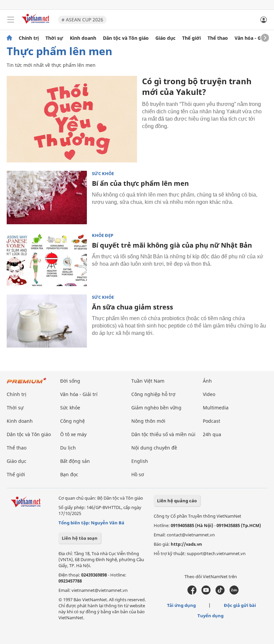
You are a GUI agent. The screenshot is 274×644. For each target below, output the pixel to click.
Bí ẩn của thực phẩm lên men (140, 183)
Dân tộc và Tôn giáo (126, 38)
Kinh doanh (83, 38)
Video (209, 394)
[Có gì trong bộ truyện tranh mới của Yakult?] (72, 119)
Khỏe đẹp (102, 235)
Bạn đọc (69, 474)
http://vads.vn (186, 544)
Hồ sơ (137, 474)
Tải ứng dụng (181, 605)
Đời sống (70, 381)
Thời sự (54, 38)
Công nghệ (72, 421)
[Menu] (11, 20)
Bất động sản (75, 461)
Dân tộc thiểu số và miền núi (163, 434)
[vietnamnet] (36, 24)
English (139, 461)
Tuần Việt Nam (147, 381)
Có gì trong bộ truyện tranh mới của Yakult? (197, 86)
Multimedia (216, 407)
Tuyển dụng (210, 616)
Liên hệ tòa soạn (80, 538)
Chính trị (29, 38)
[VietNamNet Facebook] (191, 593)
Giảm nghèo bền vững (156, 407)
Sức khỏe (103, 173)
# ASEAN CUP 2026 (82, 19)
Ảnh (207, 381)
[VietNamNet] (9, 38)
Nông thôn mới (148, 421)
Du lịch (68, 447)
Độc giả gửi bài (240, 605)
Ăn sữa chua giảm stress (132, 306)
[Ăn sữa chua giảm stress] (47, 321)
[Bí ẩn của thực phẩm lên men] (47, 197)
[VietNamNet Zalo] (234, 593)
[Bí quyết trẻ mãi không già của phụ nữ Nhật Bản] (47, 259)
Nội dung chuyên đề (154, 447)
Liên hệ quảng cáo (177, 501)
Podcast (211, 421)
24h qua (212, 434)
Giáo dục (165, 38)
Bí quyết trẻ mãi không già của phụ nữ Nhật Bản (172, 245)
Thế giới (191, 38)
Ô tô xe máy (73, 434)
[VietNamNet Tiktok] (220, 593)
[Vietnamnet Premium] (27, 384)
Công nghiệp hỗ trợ (153, 394)
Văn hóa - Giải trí (254, 38)
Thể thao (218, 38)
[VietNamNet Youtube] (206, 593)
